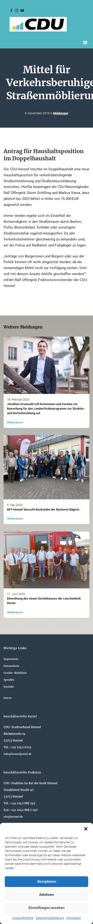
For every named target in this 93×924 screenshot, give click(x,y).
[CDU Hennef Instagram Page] (16, 11)
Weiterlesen (15, 422)
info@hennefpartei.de (17, 754)
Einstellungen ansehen (46, 908)
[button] (85, 828)
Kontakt (9, 686)
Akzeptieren (46, 881)
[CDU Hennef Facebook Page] (11, 11)
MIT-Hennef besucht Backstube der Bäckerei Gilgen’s (43, 509)
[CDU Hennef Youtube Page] (22, 11)
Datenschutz (11, 666)
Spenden (9, 679)
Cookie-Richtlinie (22, 918)
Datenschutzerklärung (50, 918)
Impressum (74, 918)
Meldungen (60, 113)
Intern (7, 698)
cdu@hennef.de (13, 816)
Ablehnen (46, 895)
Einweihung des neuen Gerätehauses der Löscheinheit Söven (44, 601)
